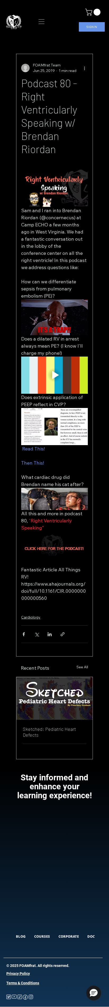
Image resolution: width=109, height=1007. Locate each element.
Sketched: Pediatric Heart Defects (49, 732)
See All (82, 667)
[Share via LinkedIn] (49, 634)
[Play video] (54, 375)
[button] (93, 12)
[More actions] (84, 68)
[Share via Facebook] (23, 634)
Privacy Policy (18, 973)
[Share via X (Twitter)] (36, 634)
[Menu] (41, 22)
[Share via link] (62, 634)
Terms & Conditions (22, 983)
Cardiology (30, 617)
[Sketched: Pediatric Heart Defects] (54, 698)
